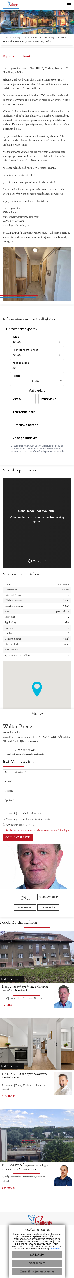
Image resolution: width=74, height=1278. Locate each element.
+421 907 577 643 (25, 750)
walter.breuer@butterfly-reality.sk (25, 754)
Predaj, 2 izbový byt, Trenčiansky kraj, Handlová (40, 38)
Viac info (55, 1249)
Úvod (7, 38)
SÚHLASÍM (37, 1254)
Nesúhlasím (37, 1263)
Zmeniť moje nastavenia (37, 1271)
